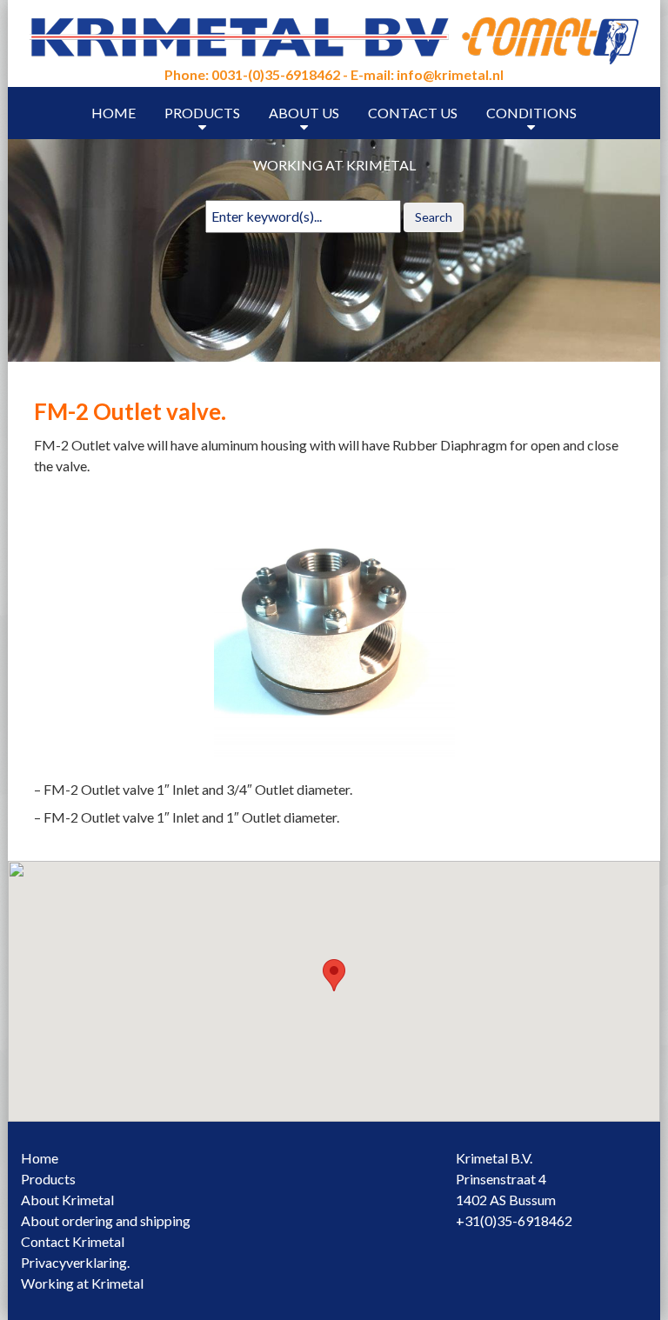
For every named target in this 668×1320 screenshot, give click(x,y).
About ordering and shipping (105, 1220)
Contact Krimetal (72, 1241)
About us (304, 112)
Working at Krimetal (334, 165)
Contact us (413, 112)
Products (202, 112)
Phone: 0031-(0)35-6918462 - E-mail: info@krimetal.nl (334, 74)
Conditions (531, 112)
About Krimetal (67, 1199)
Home (113, 112)
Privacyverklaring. (75, 1262)
